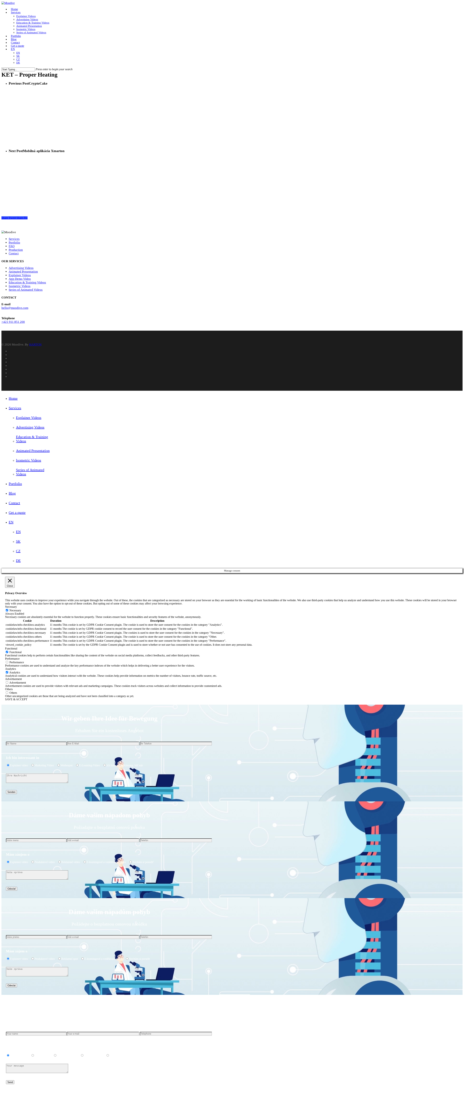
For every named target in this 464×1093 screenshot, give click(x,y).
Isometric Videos (19, 286)
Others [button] (9, 689)
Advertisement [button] (13, 679)
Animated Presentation (23, 271)
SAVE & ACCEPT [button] (16, 699)
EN (11, 522)
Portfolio (14, 242)
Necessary (15, 610)
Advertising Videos (21, 268)
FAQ (11, 246)
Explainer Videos (20, 275)
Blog (12, 493)
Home (13, 398)
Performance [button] (12, 658)
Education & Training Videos (27, 282)
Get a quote (17, 512)
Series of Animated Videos (26, 289)
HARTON (35, 344)
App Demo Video (20, 279)
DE (18, 561)
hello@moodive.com (14, 308)
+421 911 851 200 (13, 322)
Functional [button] (11, 648)
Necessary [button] (11, 606)
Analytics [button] (10, 668)
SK (18, 541)
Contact (14, 253)
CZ (18, 551)
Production (16, 250)
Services (14, 239)
